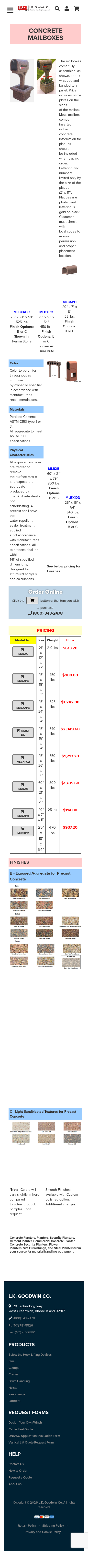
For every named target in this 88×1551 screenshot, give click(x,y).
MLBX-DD (25, 732)
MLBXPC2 (23, 762)
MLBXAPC (23, 708)
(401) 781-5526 (23, 1325)
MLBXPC (23, 681)
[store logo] (34, 8)
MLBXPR (23, 833)
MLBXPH (23, 816)
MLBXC (23, 654)
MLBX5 (23, 789)
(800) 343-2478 (48, 613)
